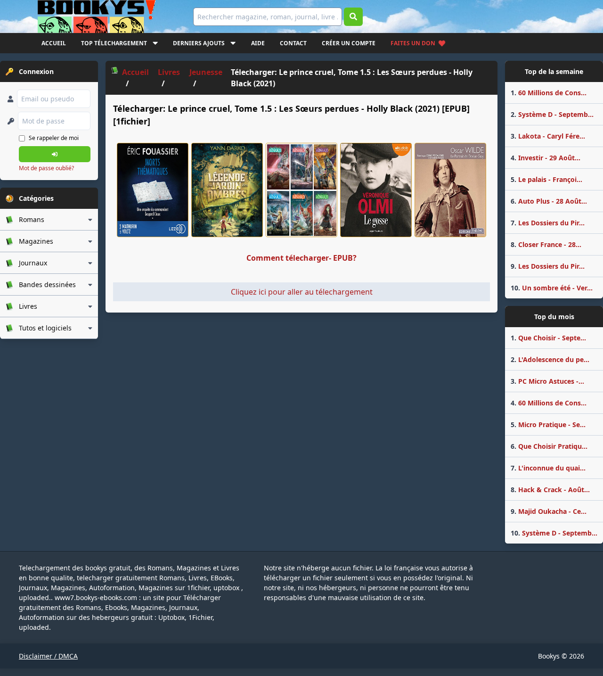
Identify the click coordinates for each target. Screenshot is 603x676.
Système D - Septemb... (552, 114)
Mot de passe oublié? (46, 168)
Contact (293, 43)
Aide (258, 43)
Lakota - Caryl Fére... (548, 136)
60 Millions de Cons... (549, 92)
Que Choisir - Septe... (548, 337)
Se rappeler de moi (54, 138)
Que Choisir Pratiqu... (549, 446)
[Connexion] (54, 154)
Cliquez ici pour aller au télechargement (302, 292)
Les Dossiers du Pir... (548, 222)
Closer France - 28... (546, 244)
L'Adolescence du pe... (550, 359)
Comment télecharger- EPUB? (301, 258)
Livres (169, 72)
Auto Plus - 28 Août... (549, 201)
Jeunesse (205, 72)
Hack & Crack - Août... (550, 489)
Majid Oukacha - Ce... (549, 511)
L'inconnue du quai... (548, 467)
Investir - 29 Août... (545, 157)
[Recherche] (353, 17)
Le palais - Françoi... (546, 179)
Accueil (53, 43)
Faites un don (413, 43)
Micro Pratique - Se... (548, 424)
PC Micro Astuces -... (547, 381)
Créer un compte (348, 43)
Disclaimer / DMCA (48, 655)
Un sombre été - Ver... (552, 287)
